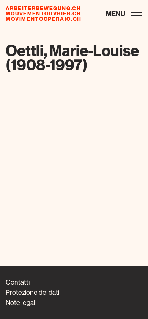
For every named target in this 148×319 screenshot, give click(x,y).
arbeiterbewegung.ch (43, 8)
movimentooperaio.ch (44, 19)
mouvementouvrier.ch (43, 13)
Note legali (21, 302)
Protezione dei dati (32, 292)
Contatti (18, 282)
